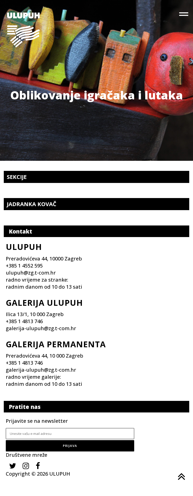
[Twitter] (12, 466)
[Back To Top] (180, 476)
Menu (184, 15)
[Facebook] (38, 466)
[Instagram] (26, 466)
